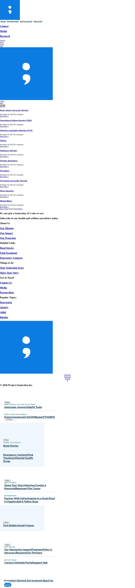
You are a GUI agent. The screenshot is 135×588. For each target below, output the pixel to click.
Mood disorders (7, 191)
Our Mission (7, 228)
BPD (52, 417)
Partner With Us (13, 498)
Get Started (12, 21)
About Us (38, 21)
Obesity (3, 140)
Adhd (3, 312)
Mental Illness (6, 201)
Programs (37, 549)
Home (3, 21)
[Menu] (2, 105)
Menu (8, 402)
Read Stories (7, 248)
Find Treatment (8, 253)
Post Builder (10, 525)
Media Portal (25, 562)
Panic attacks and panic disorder (14, 110)
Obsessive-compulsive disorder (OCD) (16, 130)
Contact (4, 26)
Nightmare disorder (8, 151)
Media (3, 31)
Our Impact (6, 233)
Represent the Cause (28, 488)
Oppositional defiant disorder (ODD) (16, 120)
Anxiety (4, 307)
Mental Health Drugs (18, 459)
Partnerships (7, 292)
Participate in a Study (36, 498)
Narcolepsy (5, 171)
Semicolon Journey (15, 407)
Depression (6, 302)
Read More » (4, 116)
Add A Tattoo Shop (27, 501)
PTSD (46, 417)
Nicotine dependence (9, 161)
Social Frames (25, 525)
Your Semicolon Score (12, 267)
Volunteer (30, 485)
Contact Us (6, 282)
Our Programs (8, 238)
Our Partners (34, 552)
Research (5, 36)
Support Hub (40, 562)
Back (6, 440)
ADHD (30, 417)
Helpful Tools (34, 407)
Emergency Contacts (11, 257)
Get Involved (26, 21)
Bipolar (4, 317)
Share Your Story (9, 272)
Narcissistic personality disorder (13, 181)
